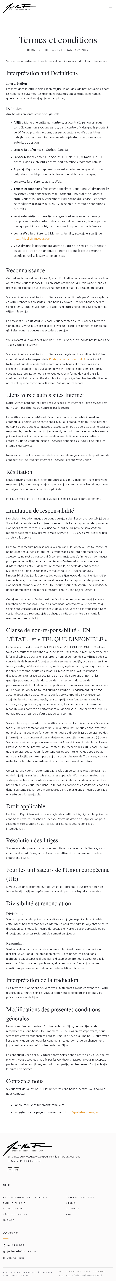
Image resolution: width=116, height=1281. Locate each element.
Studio (71, 1203)
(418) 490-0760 (15, 1245)
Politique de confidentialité (67, 359)
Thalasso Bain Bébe (80, 1197)
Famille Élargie (14, 1203)
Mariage (8, 1220)
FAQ (68, 1214)
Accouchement (13, 1208)
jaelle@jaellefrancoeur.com (21, 1251)
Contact (25, 1275)
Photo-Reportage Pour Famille (25, 1197)
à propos (73, 1208)
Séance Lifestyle (15, 1214)
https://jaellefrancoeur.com (32, 238)
